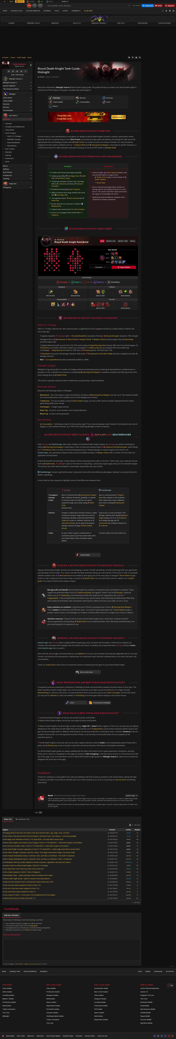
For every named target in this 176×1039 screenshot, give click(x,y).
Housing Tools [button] (17, 11)
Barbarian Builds (146, 1002)
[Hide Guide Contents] (31, 65)
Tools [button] (56, 11)
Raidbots (81, 654)
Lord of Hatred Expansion (149, 988)
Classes (12, 57)
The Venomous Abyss (11, 89)
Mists (51, 1)
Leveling (6, 179)
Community (76, 11)
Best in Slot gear (114, 693)
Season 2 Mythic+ (9, 86)
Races (7, 161)
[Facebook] (165, 1035)
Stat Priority (7, 172)
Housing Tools (15, 971)
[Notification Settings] (166, 10)
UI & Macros (7, 175)
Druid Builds (144, 1006)
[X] (158, 1035)
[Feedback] (169, 10)
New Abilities (11, 146)
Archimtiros (128, 862)
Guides (65, 11)
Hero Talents (10, 149)
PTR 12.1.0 (34, 5)
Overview (6, 119)
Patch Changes (10, 133)
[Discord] (154, 1035)
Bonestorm (44, 395)
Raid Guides (7, 1006)
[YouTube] (168, 1035)
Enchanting (80, 695)
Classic (32, 1)
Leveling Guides (8, 995)
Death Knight (21, 57)
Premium (79, 1036)
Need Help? (10, 1036)
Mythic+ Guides (8, 999)
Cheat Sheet (7, 98)
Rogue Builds (145, 1016)
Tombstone (44, 401)
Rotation (6, 104)
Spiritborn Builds (146, 1023)
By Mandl (41, 77)
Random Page (68, 1036)
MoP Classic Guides (53, 985)
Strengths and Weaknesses (15, 127)
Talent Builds (8, 101)
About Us (30, 1036)
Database (47, 11)
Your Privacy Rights (53, 1036)
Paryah (129, 833)
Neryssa (128, 882)
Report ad (172, 966)
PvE (40, 812)
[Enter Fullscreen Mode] (162, 10)
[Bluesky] (161, 1035)
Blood (29, 57)
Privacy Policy (90, 1036)
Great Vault (50, 665)
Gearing (8, 155)
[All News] (4, 1)
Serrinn (128, 888)
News (5, 11)
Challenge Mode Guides (55, 1016)
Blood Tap (44, 414)
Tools (140, 971)
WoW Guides (7, 985)
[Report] (136, 57)
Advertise (40, 1036)
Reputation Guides (53, 1006)
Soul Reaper (45, 407)
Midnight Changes (13, 139)
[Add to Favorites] (129, 57)
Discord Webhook (33, 11)
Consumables (8, 110)
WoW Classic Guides (102, 985)
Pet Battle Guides (52, 1009)
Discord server (120, 780)
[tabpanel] (71, 863)
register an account (29, 964)
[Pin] (132, 57)
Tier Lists (6, 1013)
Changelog (7, 187)
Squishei (128, 869)
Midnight (6, 1016)
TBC (41, 1)
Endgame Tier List (147, 995)
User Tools (21, 1036)
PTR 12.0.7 (40, 5)
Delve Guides (7, 992)
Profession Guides (9, 1002)
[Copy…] (130, 825)
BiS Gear (6, 107)
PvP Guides (98, 1009)
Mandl (128, 839)
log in (20, 964)
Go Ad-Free (88, 11)
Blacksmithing (43, 693)
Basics (5, 166)
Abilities (6, 169)
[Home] (13, 5)
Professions (9, 158)
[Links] (139, 57)
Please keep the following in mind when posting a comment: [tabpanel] (26, 942)
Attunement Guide (101, 988)
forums (27, 930)
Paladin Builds (145, 1013)
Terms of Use (102, 1036)
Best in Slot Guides (101, 992)
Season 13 (144, 992)
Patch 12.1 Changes (14, 136)
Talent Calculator (9, 1009)
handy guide (33, 926)
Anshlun (128, 852)
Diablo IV (67, 1)
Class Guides (7, 988)
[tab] (8, 819)
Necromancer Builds (147, 1009)
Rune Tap (44, 410)
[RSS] (172, 1035)
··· (56, 1)
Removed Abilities (13, 142)
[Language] (173, 10)
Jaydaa (128, 843)
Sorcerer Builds (145, 1020)
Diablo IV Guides (146, 985)
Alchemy (53, 695)
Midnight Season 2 (10, 83)
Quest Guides (51, 1002)
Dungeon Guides (52, 995)
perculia (128, 856)
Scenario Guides (52, 1013)
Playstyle (8, 152)
